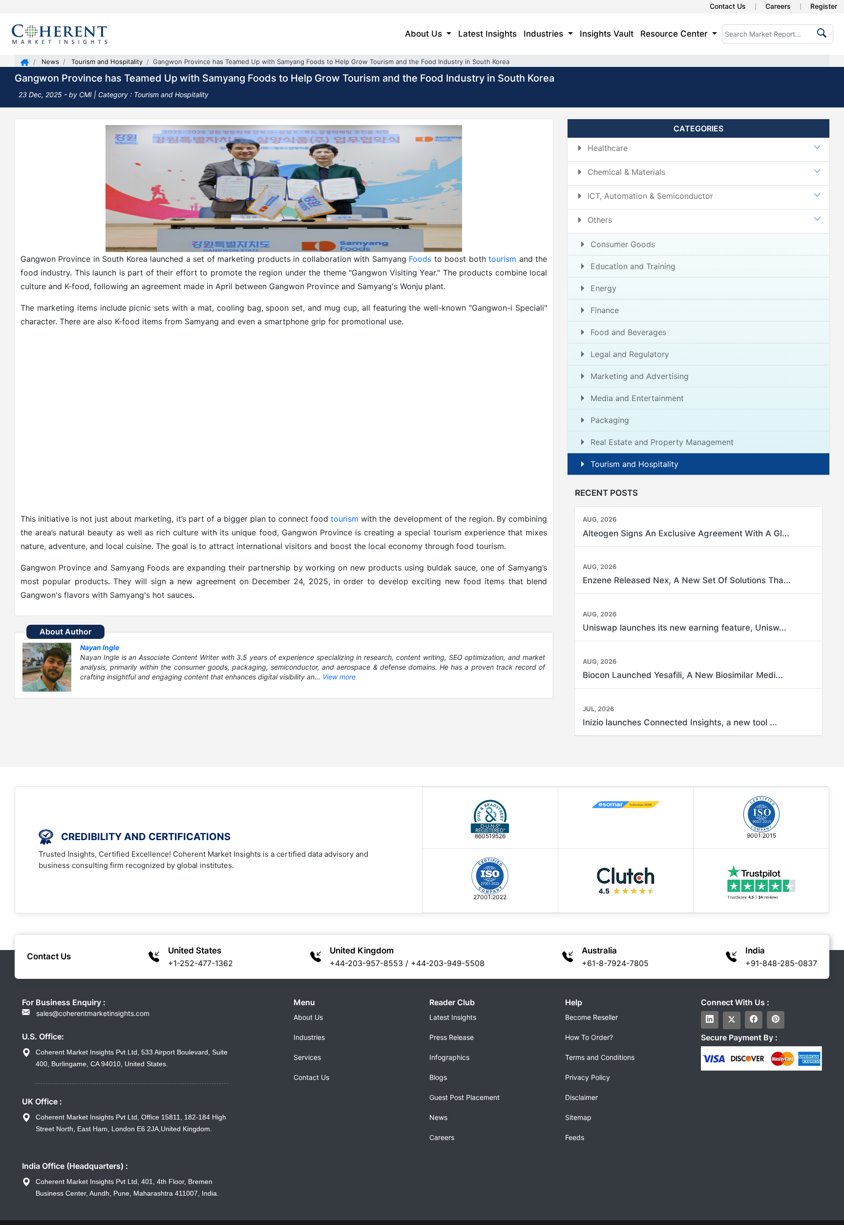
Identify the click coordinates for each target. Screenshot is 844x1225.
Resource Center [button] (675, 34)
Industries (309, 1037)
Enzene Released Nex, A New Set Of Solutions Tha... (687, 580)
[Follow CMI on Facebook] (753, 1020)
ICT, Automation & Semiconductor (650, 196)
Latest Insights (487, 34)
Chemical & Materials (626, 172)
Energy (603, 288)
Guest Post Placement (464, 1097)
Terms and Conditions (599, 1057)
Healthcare (608, 148)
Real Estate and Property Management (662, 442)
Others (600, 220)
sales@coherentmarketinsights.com (91, 1013)
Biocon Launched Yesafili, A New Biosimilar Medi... (683, 675)
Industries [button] (545, 34)
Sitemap (578, 1117)
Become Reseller (591, 1017)
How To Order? (589, 1037)
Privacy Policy (587, 1077)
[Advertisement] (284, 420)
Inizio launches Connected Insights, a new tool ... (680, 722)
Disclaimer (581, 1097)
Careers (778, 6)
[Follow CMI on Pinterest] (775, 1020)
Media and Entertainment (637, 398)
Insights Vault (606, 34)
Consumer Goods (623, 244)
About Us (308, 1017)
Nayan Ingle (99, 647)
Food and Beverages (628, 332)
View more (339, 677)
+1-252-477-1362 (200, 963)
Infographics (449, 1057)
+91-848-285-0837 (781, 963)
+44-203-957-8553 (366, 963)
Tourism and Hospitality (106, 61)
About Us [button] (424, 34)
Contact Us (728, 6)
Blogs (438, 1077)
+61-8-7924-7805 (615, 963)
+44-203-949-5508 (448, 963)
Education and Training (633, 266)
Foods (420, 259)
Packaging (610, 420)
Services (307, 1057)
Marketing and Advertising (640, 376)
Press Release (451, 1037)
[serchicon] (820, 35)
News (49, 61)
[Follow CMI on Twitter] (731, 1020)
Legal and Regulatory (630, 354)
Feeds (574, 1137)
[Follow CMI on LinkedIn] (709, 1020)
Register (823, 6)
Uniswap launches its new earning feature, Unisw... (684, 628)
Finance (605, 310)
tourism (502, 259)
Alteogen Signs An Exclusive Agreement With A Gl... (686, 533)
